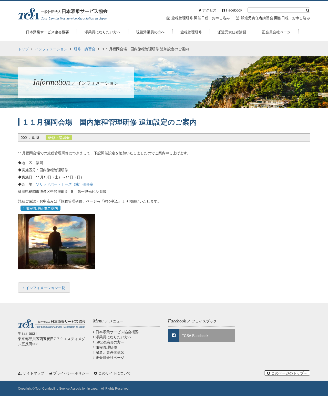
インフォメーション (51, 48)
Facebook (234, 10)
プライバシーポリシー (71, 372)
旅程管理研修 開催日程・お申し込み (200, 17)
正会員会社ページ (110, 357)
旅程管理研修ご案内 (42, 208)
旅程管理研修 (106, 347)
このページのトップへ (289, 372)
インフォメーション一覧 (45, 287)
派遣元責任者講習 (110, 352)
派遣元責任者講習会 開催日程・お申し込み (275, 17)
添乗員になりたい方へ (113, 336)
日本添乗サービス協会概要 (117, 331)
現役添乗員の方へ (110, 341)
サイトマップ (33, 372)
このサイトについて (114, 372)
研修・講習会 (84, 48)
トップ (23, 48)
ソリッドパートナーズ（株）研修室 (64, 184)
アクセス (209, 10)
